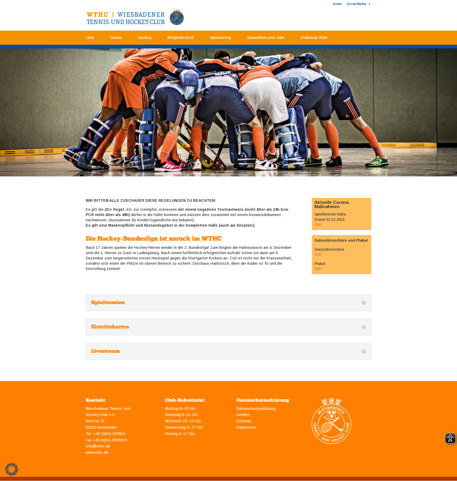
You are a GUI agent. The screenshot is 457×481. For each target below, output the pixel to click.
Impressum (246, 427)
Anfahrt (243, 415)
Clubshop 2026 (313, 38)
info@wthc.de (98, 446)
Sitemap (243, 421)
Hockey (145, 38)
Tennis (116, 38)
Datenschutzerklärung (255, 408)
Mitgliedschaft (180, 38)
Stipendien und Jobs (266, 38)
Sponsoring (220, 38)
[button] (11, 469)
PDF (318, 225)
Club (90, 38)
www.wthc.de (97, 452)
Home (337, 4)
